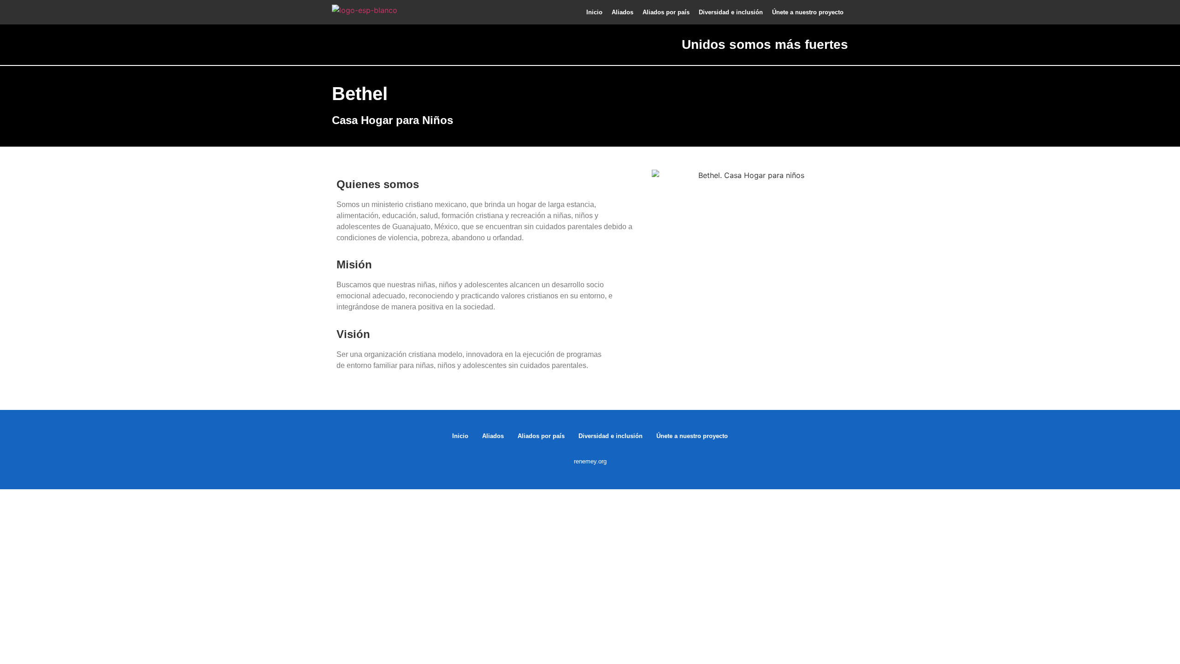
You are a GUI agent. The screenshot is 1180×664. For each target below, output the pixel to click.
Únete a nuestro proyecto (808, 12)
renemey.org (590, 461)
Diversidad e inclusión (731, 12)
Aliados (622, 12)
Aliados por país (666, 12)
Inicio (594, 12)
